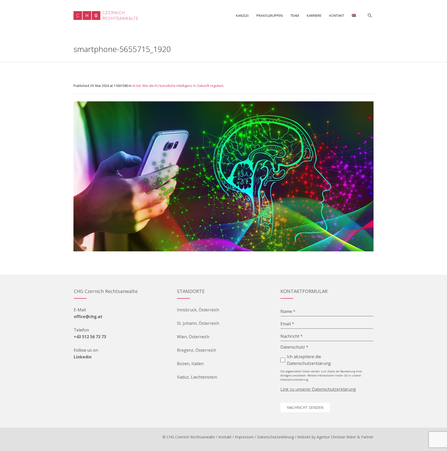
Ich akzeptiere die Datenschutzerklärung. (309, 360)
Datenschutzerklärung (275, 436)
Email (287, 324)
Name (287, 311)
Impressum (244, 436)
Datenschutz (294, 347)
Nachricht (291, 336)
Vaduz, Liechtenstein (197, 377)
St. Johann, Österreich (198, 323)
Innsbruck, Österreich (198, 310)
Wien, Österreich (193, 337)
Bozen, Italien (190, 363)
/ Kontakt (224, 436)
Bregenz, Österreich (196, 350)
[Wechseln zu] (354, 15)
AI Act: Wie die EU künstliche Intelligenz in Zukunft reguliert (177, 85)
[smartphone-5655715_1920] (223, 176)
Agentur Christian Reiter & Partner (345, 436)
